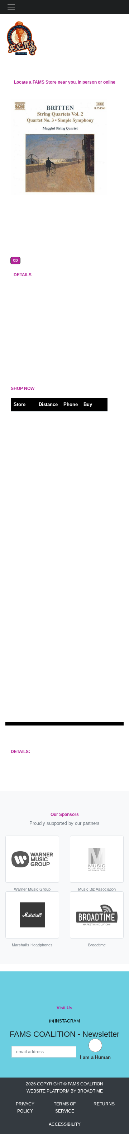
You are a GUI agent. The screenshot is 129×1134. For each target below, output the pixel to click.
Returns (104, 1103)
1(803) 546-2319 (69, 669)
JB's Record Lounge (21, 534)
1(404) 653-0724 (69, 615)
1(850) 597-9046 (69, 642)
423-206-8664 (68, 506)
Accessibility (65, 1124)
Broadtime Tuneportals (60, 741)
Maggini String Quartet (61, 222)
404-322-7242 (68, 534)
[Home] (21, 36)
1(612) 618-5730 (69, 452)
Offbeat (21, 479)
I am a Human (95, 1057)
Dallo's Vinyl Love (20, 506)
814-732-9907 (68, 697)
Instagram (67, 1021)
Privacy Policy (25, 1107)
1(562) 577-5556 (69, 425)
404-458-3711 (68, 561)
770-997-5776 (68, 588)
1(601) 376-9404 (69, 479)
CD (15, 260)
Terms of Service (65, 1107)
